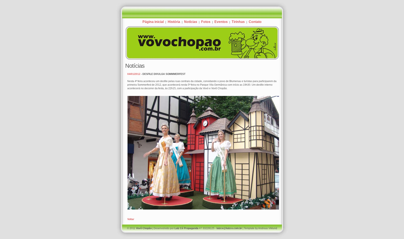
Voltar (130, 219)
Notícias (190, 22)
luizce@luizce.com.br (229, 228)
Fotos (205, 22)
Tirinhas (238, 22)
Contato (255, 22)
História (174, 22)
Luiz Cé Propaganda (186, 228)
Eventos (221, 22)
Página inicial (153, 22)
